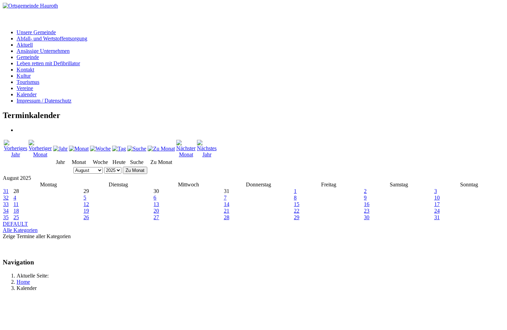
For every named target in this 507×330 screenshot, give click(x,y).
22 (296, 211)
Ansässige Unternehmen (43, 51)
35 (6, 217)
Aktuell (25, 45)
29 (296, 217)
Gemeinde (28, 57)
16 (366, 204)
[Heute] (119, 149)
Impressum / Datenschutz (44, 101)
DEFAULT (15, 224)
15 (296, 204)
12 (86, 204)
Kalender (27, 94)
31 (6, 191)
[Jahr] (60, 149)
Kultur (24, 76)
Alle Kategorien (20, 230)
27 (156, 217)
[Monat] (79, 149)
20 (156, 211)
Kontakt (25, 69)
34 (6, 211)
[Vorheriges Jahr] (15, 154)
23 (366, 211)
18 (16, 211)
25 (16, 217)
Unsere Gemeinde (36, 32)
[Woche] (100, 149)
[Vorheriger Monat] (40, 154)
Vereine (25, 88)
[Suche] (136, 149)
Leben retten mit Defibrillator (48, 63)
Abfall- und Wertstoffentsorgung (52, 38)
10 (437, 198)
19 (86, 211)
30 (366, 217)
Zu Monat (135, 170)
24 (437, 211)
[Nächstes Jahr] (207, 154)
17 (437, 204)
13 (156, 204)
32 (6, 198)
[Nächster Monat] (186, 154)
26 (86, 217)
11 (16, 204)
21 (226, 211)
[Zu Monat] (161, 149)
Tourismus (28, 82)
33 (6, 204)
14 (226, 204)
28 (226, 217)
